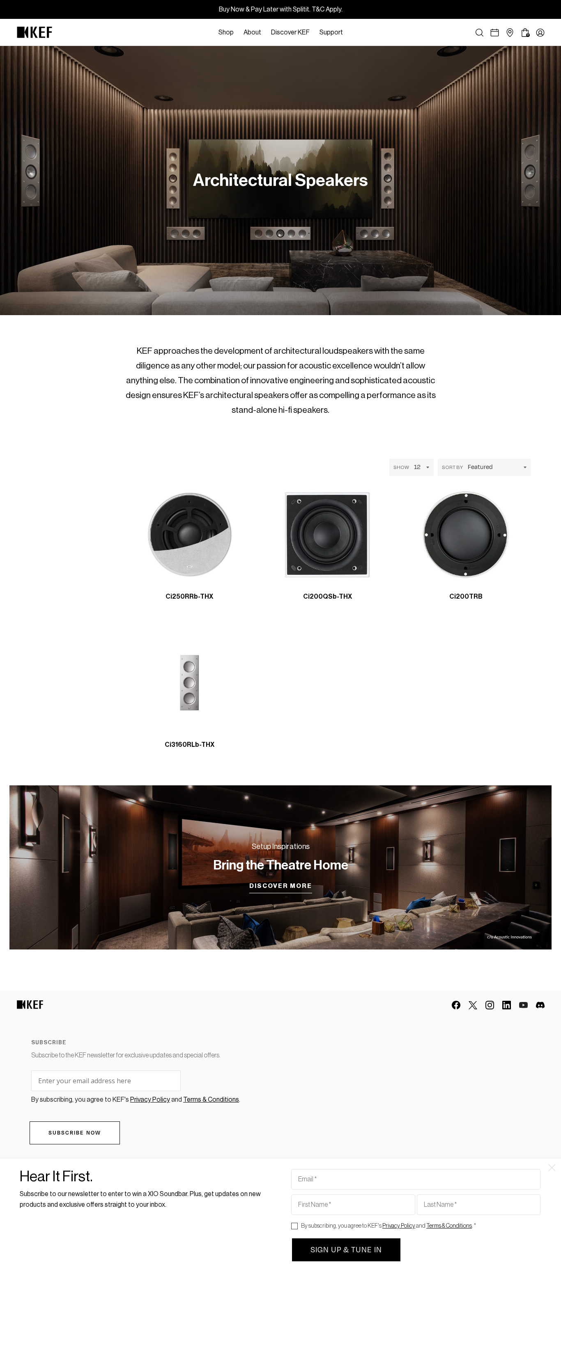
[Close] (352, 32)
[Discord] (540, 1005)
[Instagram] (489, 1005)
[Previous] (246, 589)
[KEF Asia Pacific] (34, 32)
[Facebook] (456, 1005)
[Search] (479, 32)
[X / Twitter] (473, 1005)
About (252, 32)
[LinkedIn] (506, 1005)
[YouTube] (523, 1005)
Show (401, 467)
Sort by (452, 467)
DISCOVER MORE (280, 886)
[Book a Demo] (494, 32)
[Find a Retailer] (510, 32)
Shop (226, 32)
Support (331, 32)
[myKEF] (540, 32)
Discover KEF (290, 32)
